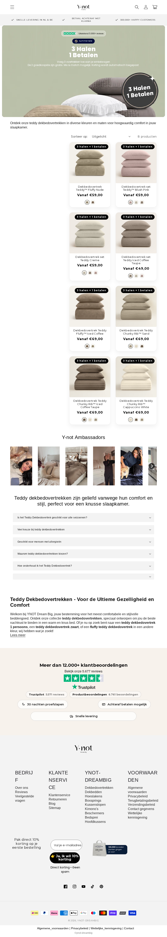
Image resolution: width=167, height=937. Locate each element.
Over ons (21, 787)
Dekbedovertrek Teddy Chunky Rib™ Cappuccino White (136, 404)
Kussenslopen (95, 804)
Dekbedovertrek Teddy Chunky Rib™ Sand (136, 332)
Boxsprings (93, 800)
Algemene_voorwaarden (53, 928)
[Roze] (130, 202)
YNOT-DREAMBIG (88, 920)
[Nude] (87, 202)
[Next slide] (152, 466)
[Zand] (130, 346)
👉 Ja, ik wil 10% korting (65, 857)
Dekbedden (93, 792)
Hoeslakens (93, 796)
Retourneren (58, 799)
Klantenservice (59, 795)
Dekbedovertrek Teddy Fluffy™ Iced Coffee (90, 332)
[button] (136, 7)
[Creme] (136, 202)
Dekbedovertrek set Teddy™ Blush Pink (136, 188)
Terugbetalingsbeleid (143, 800)
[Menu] (12, 7)
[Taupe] (92, 202)
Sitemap (55, 808)
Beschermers (94, 813)
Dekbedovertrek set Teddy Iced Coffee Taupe (136, 260)
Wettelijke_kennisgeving (106, 928)
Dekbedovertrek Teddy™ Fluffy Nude (90, 188)
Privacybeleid (138, 796)
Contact (129, 928)
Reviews (21, 792)
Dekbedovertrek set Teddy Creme (89, 258)
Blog (52, 803)
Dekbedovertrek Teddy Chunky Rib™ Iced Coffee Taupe (90, 404)
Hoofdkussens (95, 821)
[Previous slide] (15, 466)
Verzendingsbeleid (141, 804)
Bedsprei (91, 817)
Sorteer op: (79, 136)
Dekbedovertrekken (99, 787)
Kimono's (91, 809)
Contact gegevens (141, 809)
